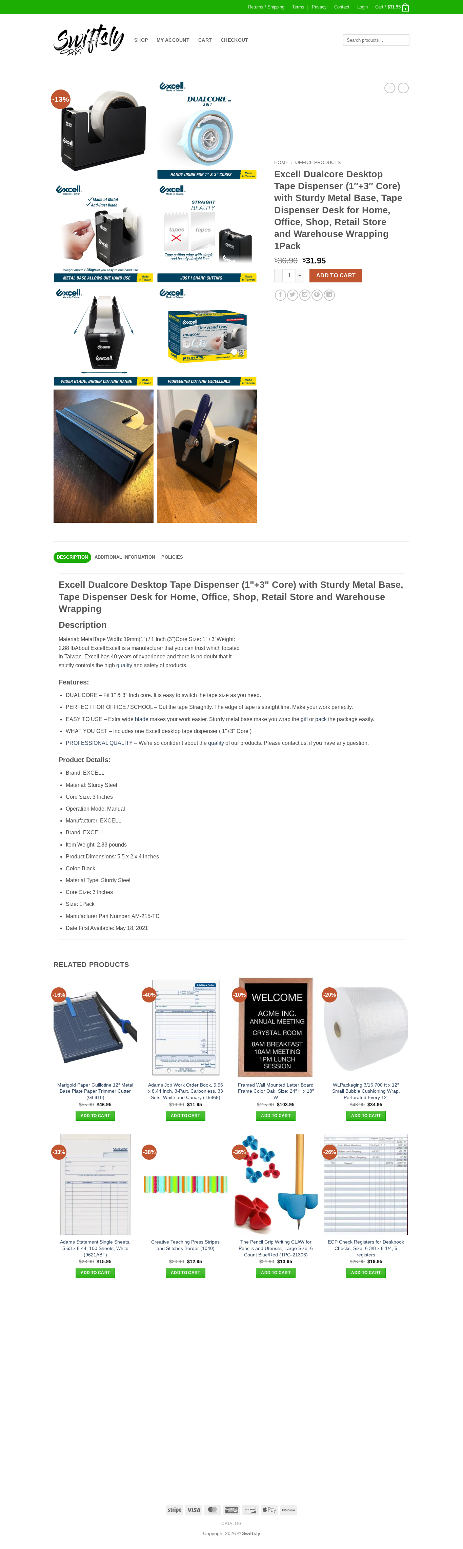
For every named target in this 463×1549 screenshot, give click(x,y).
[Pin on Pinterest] (317, 295)
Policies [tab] (172, 557)
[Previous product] (403, 88)
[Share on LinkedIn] (329, 295)
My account (173, 40)
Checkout (234, 40)
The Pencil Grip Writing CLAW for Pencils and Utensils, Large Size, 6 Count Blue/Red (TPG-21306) (276, 1248)
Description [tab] (72, 557)
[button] (362, 7)
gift (304, 719)
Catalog (231, 1523)
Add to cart (336, 275)
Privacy (319, 6)
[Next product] (389, 88)
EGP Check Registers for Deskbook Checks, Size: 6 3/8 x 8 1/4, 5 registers (366, 1248)
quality (124, 665)
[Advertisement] (231, 1339)
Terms (298, 6)
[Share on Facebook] (280, 295)
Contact (341, 6)
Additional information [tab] (125, 557)
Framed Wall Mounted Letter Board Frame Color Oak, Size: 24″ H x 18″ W (276, 1091)
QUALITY (121, 743)
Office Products (318, 162)
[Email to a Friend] (304, 295)
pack (321, 719)
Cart (205, 40)
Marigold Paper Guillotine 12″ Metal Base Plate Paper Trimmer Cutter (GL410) (95, 1091)
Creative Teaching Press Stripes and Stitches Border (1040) (185, 1245)
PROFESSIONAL (87, 743)
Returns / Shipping (266, 6)
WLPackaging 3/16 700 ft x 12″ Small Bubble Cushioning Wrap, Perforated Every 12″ (366, 1091)
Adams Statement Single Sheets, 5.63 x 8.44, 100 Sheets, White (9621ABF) (95, 1248)
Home (281, 162)
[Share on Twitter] (292, 295)
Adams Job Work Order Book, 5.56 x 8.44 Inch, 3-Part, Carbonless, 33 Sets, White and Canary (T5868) (185, 1091)
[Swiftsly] (89, 40)
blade (141, 719)
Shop (141, 40)
